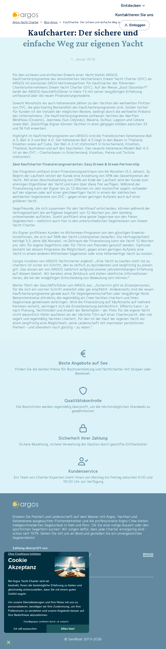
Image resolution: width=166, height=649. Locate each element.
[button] (134, 5)
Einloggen (137, 24)
